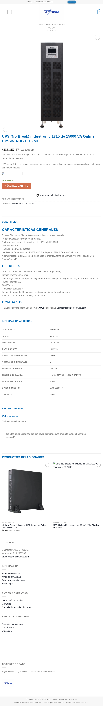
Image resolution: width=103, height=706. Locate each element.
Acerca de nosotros (11, 573)
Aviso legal (7, 584)
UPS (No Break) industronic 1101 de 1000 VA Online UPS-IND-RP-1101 (24, 526)
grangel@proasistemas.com (15, 557)
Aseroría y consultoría (12, 624)
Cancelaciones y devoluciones (16, 607)
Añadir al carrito (16, 186)
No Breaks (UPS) (50, 25)
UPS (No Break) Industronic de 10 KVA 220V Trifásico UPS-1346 (76, 526)
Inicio (40, 25)
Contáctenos (8, 627)
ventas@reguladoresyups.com (71, 308)
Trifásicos (61, 25)
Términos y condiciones (13, 580)
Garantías (6, 604)
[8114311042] (64, 2)
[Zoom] (5, 129)
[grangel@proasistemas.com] (56, 2)
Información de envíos (12, 600)
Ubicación (7, 631)
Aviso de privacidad (11, 577)
